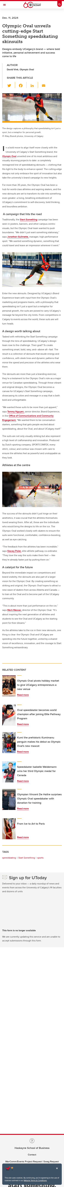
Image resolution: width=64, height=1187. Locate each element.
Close (56, 1170)
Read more (23, 695)
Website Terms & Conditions (35, 1180)
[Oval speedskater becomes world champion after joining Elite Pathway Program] (9, 715)
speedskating (9, 857)
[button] (11, 85)
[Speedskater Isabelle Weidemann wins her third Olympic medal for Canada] (9, 771)
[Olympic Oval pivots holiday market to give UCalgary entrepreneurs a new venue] (9, 685)
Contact (32, 1154)
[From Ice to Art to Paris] (9, 828)
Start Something (26, 857)
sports (40, 857)
